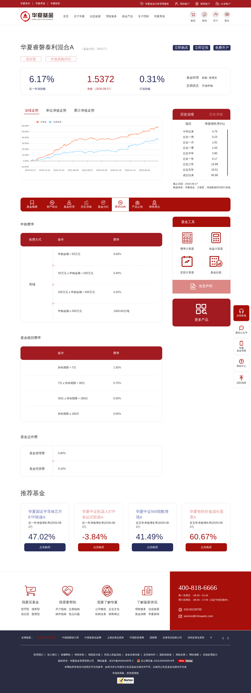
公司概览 (100, 609)
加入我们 (52, 654)
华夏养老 (159, 16)
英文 (227, 20)
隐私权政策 (166, 654)
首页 (66, 16)
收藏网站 (66, 654)
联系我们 (38, 654)
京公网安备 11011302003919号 (157, 660)
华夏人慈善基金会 (46, 637)
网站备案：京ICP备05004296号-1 (115, 660)
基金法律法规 (132, 654)
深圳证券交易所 (196, 637)
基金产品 (127, 16)
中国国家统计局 (70, 637)
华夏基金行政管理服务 (157, 3)
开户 (215, 20)
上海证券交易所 (115, 637)
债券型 (36, 609)
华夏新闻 (153, 614)
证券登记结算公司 (172, 637)
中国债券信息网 (93, 637)
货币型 (25, 609)
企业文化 (114, 609)
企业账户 (226, 3)
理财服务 (111, 16)
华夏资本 (25, 3)
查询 (204, 20)
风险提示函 (94, 654)
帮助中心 (241, 366)
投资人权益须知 (112, 654)
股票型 (36, 614)
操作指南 (60, 614)
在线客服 (241, 315)
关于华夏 (79, 16)
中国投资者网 (137, 637)
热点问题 (74, 614)
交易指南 (74, 609)
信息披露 (95, 16)
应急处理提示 (210, 654)
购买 (193, 20)
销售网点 (114, 614)
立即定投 (201, 47)
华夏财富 (55, 3)
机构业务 (100, 614)
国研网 (153, 637)
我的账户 (185, 3)
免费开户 (222, 47)
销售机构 (79, 654)
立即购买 (181, 47)
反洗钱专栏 (150, 654)
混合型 (25, 614)
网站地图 (194, 654)
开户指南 (60, 609)
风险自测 (180, 654)
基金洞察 (140, 614)
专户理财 (143, 16)
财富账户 (205, 3)
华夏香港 (40, 3)
